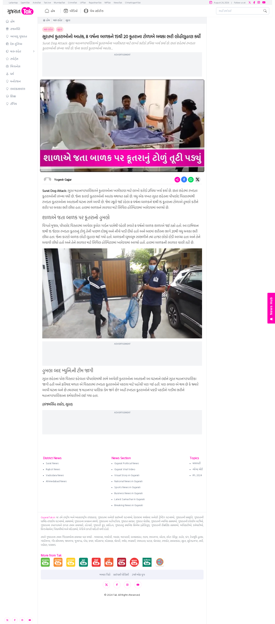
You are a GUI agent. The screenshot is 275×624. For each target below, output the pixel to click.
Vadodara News (55, 475)
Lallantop (13, 2)
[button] (20, 21)
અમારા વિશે (105, 574)
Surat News (52, 463)
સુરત (68, 20)
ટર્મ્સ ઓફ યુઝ (138, 574)
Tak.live (47, 2)
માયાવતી (196, 463)
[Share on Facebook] (184, 179)
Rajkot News (53, 469)
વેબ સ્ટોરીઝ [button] (96, 11)
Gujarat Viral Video (124, 469)
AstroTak (37, 2)
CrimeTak (72, 2)
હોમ (53, 11)
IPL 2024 (197, 475)
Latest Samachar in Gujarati (129, 499)
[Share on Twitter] (198, 179)
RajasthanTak (95, 2)
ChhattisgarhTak (133, 2)
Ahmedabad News (56, 481)
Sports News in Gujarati (127, 487)
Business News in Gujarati (128, 493)
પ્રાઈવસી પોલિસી (121, 574)
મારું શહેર (57, 20)
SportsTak (25, 2)
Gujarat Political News (126, 463)
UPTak (83, 2)
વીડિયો (74, 11)
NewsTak (118, 2)
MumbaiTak (59, 2)
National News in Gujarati (128, 481)
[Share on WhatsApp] (191, 179)
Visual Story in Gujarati (126, 475)
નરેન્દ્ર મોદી (197, 469)
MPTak (108, 2)
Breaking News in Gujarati (128, 505)
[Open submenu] (34, 51)
